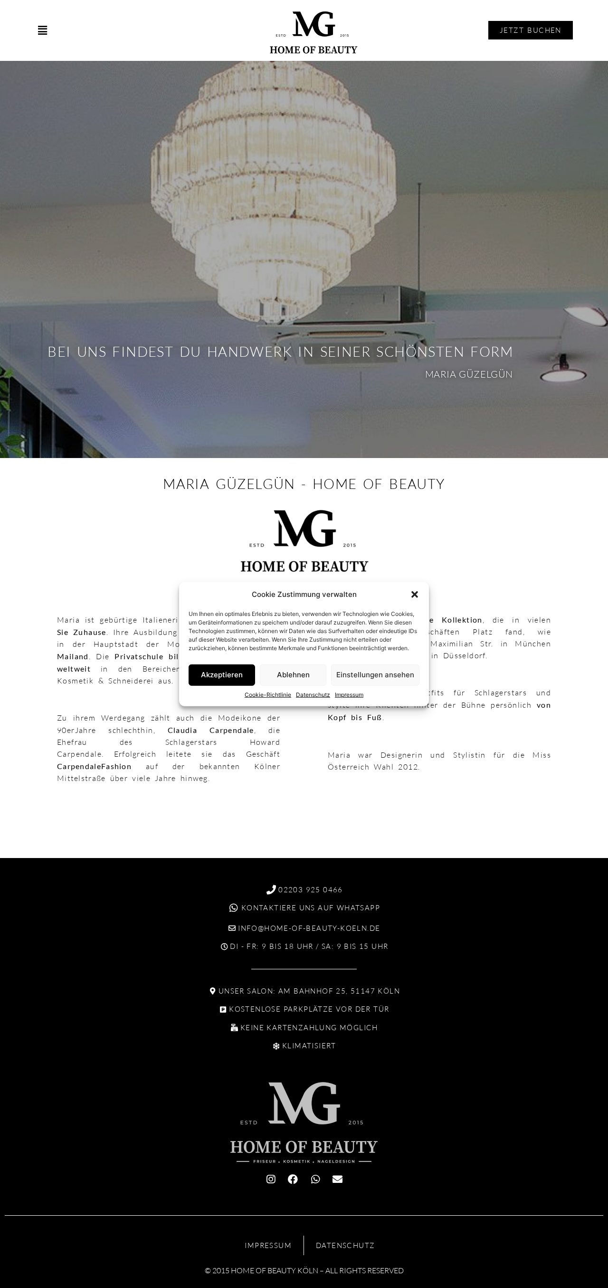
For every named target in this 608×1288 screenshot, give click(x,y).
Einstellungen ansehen (375, 674)
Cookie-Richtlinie (268, 694)
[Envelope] (338, 1179)
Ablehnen (293, 674)
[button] (414, 594)
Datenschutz (313, 694)
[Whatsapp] (315, 1179)
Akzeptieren (222, 674)
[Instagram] (271, 1179)
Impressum (349, 694)
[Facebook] (293, 1179)
